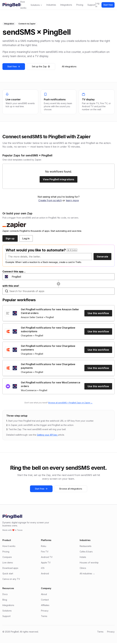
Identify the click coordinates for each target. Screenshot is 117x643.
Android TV (47, 557)
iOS (42, 568)
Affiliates (45, 605)
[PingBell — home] (11, 5)
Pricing (79, 5)
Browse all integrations (70, 488)
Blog (4, 599)
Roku (43, 546)
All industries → (87, 573)
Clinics (83, 568)
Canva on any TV (11, 579)
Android (45, 573)
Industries (51, 5)
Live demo (7, 562)
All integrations (69, 66)
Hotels (83, 557)
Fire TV (44, 551)
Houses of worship (89, 562)
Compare (7, 557)
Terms (44, 616)
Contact (45, 599)
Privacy (44, 610)
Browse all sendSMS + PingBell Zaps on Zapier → (70, 403)
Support (91, 5)
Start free (108, 5)
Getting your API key (47, 434)
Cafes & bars (86, 551)
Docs (5, 594)
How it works (23, 4)
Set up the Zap (39, 66)
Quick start (7, 573)
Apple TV (46, 562)
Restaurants (85, 546)
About (44, 594)
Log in (97, 5)
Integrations (66, 5)
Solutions (35, 5)
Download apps (10, 568)
